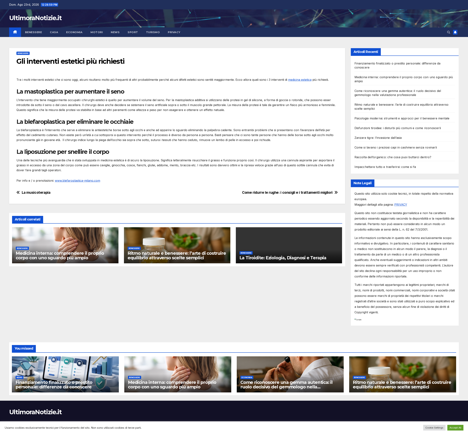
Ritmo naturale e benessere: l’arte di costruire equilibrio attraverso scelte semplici (177, 255)
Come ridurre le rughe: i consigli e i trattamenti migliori (287, 192)
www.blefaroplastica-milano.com (77, 180)
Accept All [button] (455, 427)
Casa (54, 32)
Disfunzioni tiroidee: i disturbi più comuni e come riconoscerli (397, 128)
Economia (74, 32)
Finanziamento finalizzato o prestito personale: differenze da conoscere (54, 385)
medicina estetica (300, 79)
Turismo (153, 32)
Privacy (174, 32)
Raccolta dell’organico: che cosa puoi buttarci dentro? (392, 157)
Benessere (33, 32)
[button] (448, 32)
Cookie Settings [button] (434, 427)
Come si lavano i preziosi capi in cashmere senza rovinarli (395, 147)
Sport (133, 32)
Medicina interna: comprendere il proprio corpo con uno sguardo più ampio (60, 255)
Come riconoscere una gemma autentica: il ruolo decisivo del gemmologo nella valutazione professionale (286, 387)
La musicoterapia (36, 192)
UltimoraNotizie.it (35, 18)
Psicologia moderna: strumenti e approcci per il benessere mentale (402, 118)
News (115, 32)
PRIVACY (400, 204)
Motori (96, 32)
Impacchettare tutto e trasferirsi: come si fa (385, 167)
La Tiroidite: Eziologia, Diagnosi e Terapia (282, 257)
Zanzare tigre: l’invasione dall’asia (378, 138)
